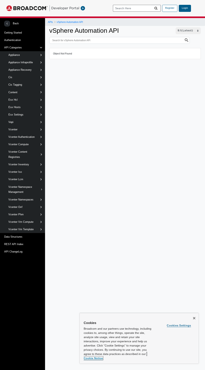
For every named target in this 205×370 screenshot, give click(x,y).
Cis (10, 77)
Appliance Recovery (20, 69)
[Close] (194, 318)
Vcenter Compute (18, 144)
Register (169, 8)
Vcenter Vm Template (21, 229)
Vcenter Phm (16, 214)
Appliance (14, 54)
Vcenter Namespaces (20, 199)
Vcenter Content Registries (17, 154)
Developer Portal (65, 8)
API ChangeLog (13, 251)
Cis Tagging (15, 84)
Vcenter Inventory (18, 164)
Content (12, 92)
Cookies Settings (179, 325)
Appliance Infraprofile (20, 62)
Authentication (12, 40)
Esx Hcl (13, 99)
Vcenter (12, 129)
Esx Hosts (14, 107)
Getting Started (13, 32)
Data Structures (13, 236)
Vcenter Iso (15, 171)
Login (185, 8)
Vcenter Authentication (21, 136)
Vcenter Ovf (15, 207)
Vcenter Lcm (15, 179)
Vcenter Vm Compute (20, 221)
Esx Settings (15, 114)
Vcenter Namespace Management (20, 189)
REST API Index (13, 244)
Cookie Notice (93, 358)
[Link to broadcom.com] (26, 8)
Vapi (10, 122)
